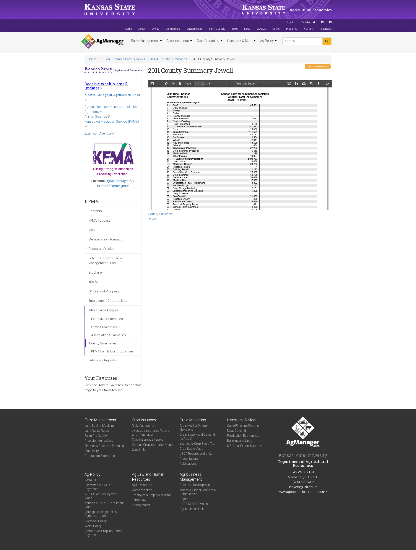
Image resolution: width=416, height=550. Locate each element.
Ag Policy (267, 41)
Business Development (195, 485)
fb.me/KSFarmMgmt (113, 186)
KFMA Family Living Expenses (112, 351)
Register (305, 22)
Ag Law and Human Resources (148, 477)
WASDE (261, 28)
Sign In (290, 22)
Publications (188, 463)
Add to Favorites (318, 66)
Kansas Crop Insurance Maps (152, 444)
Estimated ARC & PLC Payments (98, 487)
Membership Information (106, 239)
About (141, 28)
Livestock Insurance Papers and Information (151, 432)
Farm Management (145, 41)
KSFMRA (309, 28)
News (247, 28)
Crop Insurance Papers (147, 439)
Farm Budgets (217, 28)
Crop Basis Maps (191, 448)
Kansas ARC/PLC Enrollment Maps (104, 505)
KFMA (276, 28)
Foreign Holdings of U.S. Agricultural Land (100, 514)
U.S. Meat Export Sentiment (245, 446)
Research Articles (101, 249)
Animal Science (97, 116)
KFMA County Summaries (168, 59)
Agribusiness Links (192, 509)
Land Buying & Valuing (99, 425)
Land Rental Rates (96, 430)
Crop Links (139, 449)
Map (91, 230)
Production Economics (100, 456)
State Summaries (104, 327)
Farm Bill (90, 480)
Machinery (91, 451)
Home (128, 28)
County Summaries (103, 343)
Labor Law (139, 500)
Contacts (95, 211)
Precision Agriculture (98, 440)
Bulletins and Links (239, 440)
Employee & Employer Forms (152, 495)
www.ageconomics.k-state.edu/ (303, 492)
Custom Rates (195, 28)
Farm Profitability (96, 435)
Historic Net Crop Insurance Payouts (103, 533)
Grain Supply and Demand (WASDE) (197, 436)
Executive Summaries (107, 319)
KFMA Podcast (99, 220)
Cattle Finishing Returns (243, 425)
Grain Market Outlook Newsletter (194, 427)
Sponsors (326, 28)
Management (141, 505)
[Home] (102, 41)
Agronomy (93, 112)
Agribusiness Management (191, 477)
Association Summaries (108, 335)
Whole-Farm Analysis (130, 59)
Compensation (142, 490)
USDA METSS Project (194, 504)
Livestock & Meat (240, 41)
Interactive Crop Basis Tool (198, 443)
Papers (184, 499)
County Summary (160, 214)
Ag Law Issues (142, 485)
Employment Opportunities (107, 301)
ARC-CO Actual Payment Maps (100, 496)
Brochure (95, 272)
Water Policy (93, 526)
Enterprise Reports (102, 360)
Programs (291, 28)
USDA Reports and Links (196, 453)
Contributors (173, 28)
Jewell (152, 219)
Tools (235, 28)
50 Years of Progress (103, 291)
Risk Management (144, 425)
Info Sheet (96, 282)
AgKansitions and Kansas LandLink (110, 107)
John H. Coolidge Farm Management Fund (105, 260)
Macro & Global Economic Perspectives (198, 492)
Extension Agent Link (99, 133)
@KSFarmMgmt (119, 181)
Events (155, 28)
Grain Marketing (208, 41)
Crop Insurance (178, 41)
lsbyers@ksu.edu (303, 487)
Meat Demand (236, 430)
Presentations (189, 458)
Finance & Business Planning (104, 446)
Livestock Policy (95, 521)
